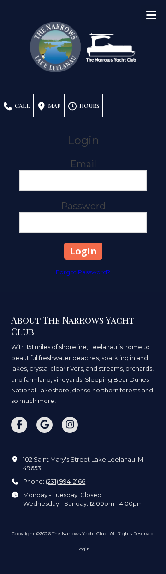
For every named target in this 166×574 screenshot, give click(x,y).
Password (83, 206)
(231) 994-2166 (65, 481)
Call (21, 105)
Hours (89, 105)
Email (83, 164)
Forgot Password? (83, 272)
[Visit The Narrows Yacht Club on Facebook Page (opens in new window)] (19, 425)
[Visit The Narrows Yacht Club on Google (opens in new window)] (44, 425)
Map (54, 105)
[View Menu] (151, 15)
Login (83, 549)
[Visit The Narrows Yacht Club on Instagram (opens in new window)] (70, 425)
